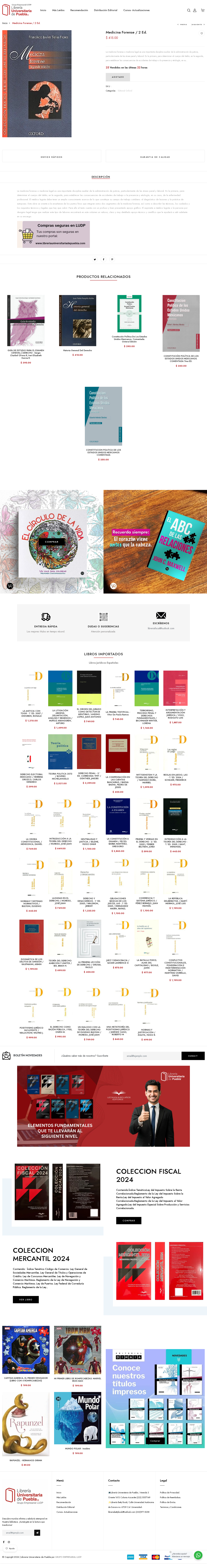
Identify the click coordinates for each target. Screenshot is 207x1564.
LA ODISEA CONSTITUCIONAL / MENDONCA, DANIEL (31, 842)
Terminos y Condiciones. (171, 1507)
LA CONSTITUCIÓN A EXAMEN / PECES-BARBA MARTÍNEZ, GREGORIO (118, 842)
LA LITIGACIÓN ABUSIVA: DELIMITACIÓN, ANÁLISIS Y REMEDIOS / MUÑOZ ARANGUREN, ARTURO (60, 717)
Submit (193, 1055)
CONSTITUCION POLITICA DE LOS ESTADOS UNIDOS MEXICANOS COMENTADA (103, 452)
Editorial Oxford (125, 90)
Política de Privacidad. (170, 1492)
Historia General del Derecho (77, 350)
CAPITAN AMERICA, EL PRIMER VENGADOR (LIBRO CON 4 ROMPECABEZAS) (26, 1379)
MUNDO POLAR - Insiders (77, 1448)
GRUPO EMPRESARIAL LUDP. (68, 1557)
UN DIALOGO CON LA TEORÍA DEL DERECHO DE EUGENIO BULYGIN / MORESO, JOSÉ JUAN (89, 1031)
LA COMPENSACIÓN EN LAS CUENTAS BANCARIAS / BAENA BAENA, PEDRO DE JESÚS (118, 782)
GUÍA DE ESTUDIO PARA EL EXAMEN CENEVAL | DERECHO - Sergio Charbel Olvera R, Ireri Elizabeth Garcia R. (26, 354)
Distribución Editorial (105, 10)
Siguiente (197, 24)
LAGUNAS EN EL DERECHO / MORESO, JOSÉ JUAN (60, 901)
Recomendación (79, 10)
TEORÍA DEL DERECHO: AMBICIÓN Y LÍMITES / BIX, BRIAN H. (60, 963)
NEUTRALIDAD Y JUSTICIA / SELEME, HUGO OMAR (89, 842)
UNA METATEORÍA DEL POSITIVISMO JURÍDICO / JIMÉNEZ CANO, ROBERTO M (118, 1030)
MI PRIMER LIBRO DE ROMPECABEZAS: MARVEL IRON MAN (77, 1380)
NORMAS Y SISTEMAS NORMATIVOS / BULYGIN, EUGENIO (31, 904)
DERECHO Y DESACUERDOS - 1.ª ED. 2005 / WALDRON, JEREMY (89, 902)
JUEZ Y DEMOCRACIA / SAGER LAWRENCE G (117, 961)
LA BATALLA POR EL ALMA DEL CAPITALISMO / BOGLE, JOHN (147, 964)
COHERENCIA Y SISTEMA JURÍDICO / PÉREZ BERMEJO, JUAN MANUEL (147, 902)
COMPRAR (51, 541)
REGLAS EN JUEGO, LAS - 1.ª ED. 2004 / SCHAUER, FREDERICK (175, 777)
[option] (46, 622)
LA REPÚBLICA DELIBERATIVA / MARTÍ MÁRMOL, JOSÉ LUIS (175, 901)
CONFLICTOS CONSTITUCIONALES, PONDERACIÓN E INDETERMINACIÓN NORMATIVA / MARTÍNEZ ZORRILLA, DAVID (175, 968)
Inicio (43, 10)
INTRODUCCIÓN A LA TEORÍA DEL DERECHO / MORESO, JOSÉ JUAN (60, 841)
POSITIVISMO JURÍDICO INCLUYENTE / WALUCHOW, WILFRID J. (31, 1030)
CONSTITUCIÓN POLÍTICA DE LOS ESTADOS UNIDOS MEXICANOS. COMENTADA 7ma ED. (181, 358)
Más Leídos (58, 10)
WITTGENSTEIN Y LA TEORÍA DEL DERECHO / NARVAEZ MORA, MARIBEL (146, 778)
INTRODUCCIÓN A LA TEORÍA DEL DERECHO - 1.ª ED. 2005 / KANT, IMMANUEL (175, 843)
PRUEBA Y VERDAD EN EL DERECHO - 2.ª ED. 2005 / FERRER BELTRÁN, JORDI (147, 843)
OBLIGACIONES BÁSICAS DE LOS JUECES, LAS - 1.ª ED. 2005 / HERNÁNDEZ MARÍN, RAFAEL (118, 903)
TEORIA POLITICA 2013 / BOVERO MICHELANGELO (60, 776)
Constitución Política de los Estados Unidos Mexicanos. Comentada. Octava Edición (129, 339)
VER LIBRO (25, 1299)
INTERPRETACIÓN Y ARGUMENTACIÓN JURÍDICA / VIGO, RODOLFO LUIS (175, 714)
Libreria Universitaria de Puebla (36, 1557)
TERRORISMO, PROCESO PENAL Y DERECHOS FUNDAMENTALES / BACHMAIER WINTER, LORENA (146, 717)
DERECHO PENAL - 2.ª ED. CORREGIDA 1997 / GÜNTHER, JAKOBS (89, 776)
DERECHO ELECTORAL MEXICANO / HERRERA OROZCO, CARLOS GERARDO (31, 778)
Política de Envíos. (168, 1502)
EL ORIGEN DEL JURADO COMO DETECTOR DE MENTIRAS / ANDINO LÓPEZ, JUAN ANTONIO (89, 713)
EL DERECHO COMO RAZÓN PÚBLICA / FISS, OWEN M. (60, 1029)
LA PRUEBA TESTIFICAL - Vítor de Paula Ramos (118, 713)
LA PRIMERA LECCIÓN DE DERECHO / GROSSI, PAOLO (89, 965)
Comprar (155, 1440)
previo (183, 24)
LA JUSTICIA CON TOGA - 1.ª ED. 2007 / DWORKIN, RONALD (32, 713)
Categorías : (111, 90)
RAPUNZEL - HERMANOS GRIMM (26, 1460)
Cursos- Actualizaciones (136, 10)
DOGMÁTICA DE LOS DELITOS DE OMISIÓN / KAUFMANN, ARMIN (31, 962)
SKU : (109, 86)
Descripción (101, 177)
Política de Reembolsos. (170, 1497)
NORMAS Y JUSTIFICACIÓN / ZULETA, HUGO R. (147, 1032)
